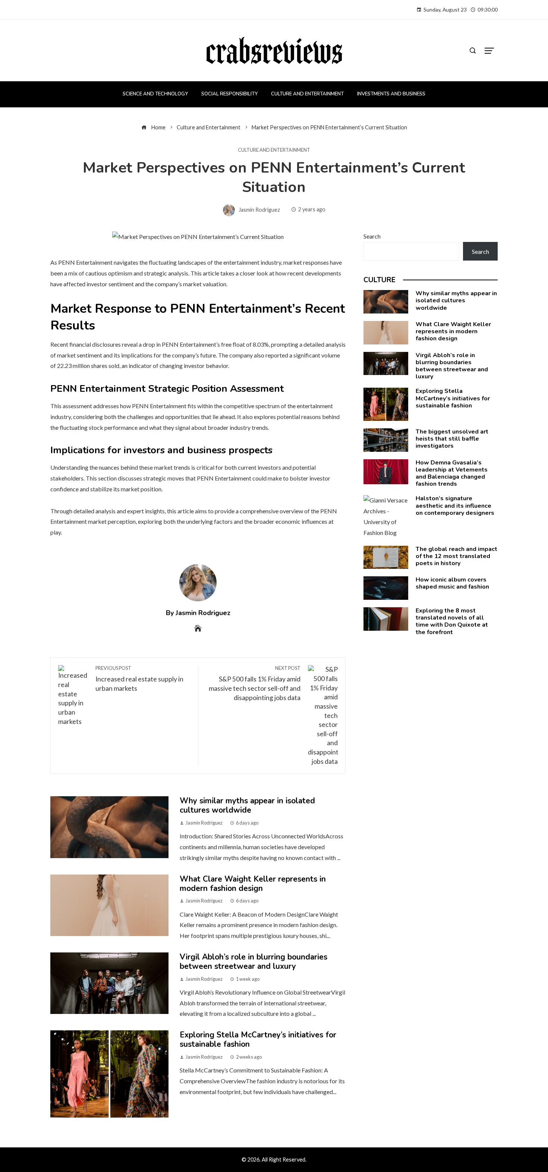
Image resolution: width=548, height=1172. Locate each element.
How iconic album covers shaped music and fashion (452, 583)
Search (372, 236)
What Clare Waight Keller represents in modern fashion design (253, 884)
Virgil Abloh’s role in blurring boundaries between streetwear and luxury (253, 961)
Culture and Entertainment (274, 150)
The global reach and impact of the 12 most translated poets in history (456, 556)
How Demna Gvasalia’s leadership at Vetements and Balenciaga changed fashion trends (452, 473)
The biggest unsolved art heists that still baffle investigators (452, 439)
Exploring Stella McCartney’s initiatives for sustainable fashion (258, 1039)
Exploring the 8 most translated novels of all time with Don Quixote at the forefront (452, 621)
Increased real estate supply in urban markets (139, 678)
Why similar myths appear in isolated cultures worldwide (247, 805)
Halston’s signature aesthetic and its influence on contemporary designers (455, 505)
